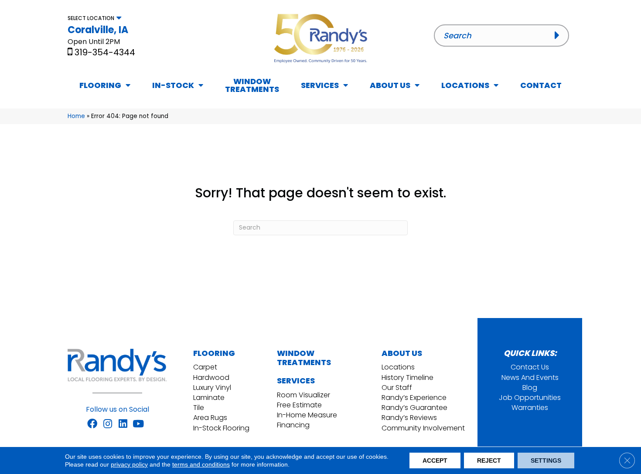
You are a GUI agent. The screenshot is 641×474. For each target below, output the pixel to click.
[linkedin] (123, 424)
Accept (435, 460)
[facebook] (92, 424)
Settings (546, 460)
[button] (560, 35)
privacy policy (129, 464)
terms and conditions (201, 464)
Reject (489, 460)
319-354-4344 (105, 52)
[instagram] (107, 424)
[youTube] (138, 424)
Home (76, 116)
